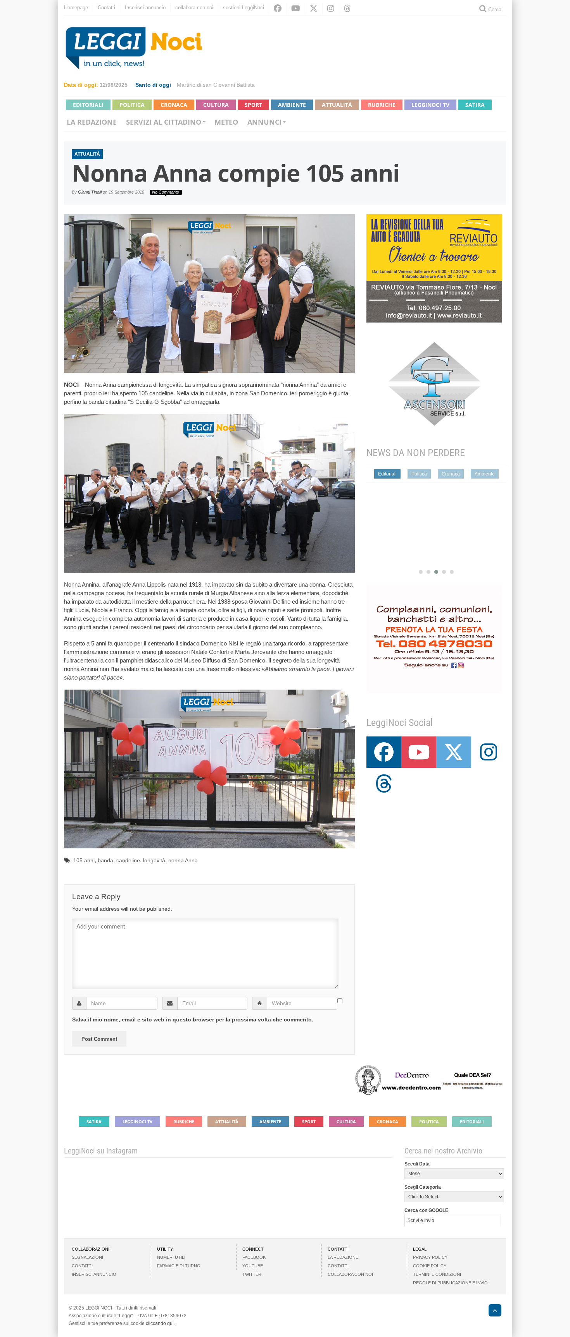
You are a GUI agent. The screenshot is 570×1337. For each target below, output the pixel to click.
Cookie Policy (429, 1265)
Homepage (76, 7)
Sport (253, 104)
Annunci (264, 122)
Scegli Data (417, 1164)
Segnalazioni (87, 1257)
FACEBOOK (254, 1257)
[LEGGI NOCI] (491, 1311)
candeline (128, 860)
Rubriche (382, 104)
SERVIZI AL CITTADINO (163, 122)
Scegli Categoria (422, 1187)
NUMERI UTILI (171, 1257)
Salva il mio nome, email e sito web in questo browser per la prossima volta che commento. (192, 1019)
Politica (132, 104)
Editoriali (88, 104)
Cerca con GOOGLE (426, 1210)
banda (105, 860)
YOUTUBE (252, 1265)
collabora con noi (194, 7)
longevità (154, 860)
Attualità (337, 104)
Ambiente (292, 104)
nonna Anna (183, 860)
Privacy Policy (430, 1257)
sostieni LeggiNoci (243, 7)
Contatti (106, 7)
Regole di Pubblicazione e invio (450, 1282)
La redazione (92, 122)
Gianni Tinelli (90, 192)
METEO (226, 122)
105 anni (84, 860)
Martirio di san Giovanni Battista (216, 85)
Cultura (216, 104)
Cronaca (174, 104)
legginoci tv (430, 104)
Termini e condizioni (437, 1274)
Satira (475, 104)
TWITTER (251, 1274)
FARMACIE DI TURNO (178, 1265)
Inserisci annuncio (145, 7)
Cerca (494, 9)
